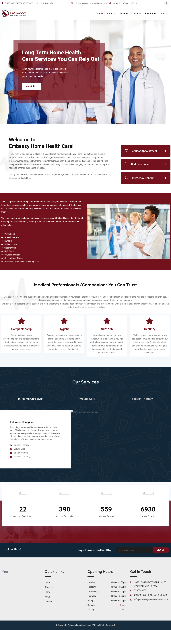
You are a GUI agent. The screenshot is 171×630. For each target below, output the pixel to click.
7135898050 (140, 590)
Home (100, 13)
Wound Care (87, 398)
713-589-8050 (46, 3)
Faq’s (47, 592)
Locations (136, 13)
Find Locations (140, 164)
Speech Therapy (142, 398)
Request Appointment (144, 151)
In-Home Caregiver (30, 398)
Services (123, 13)
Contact (163, 13)
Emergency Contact (142, 178)
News (47, 597)
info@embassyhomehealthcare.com (91, 3)
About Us (111, 13)
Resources (150, 13)
